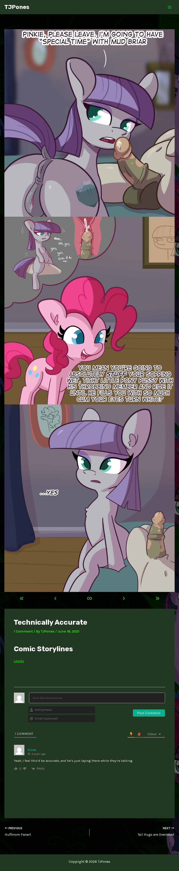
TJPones (16, 7)
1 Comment (23, 631)
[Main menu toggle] (170, 7)
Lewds (19, 661)
